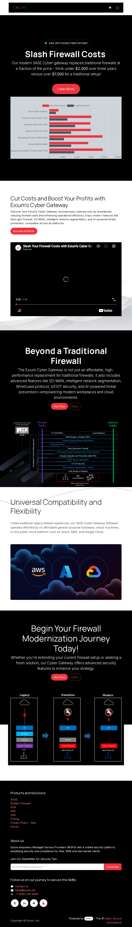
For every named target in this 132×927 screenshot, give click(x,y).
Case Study (66, 89)
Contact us (21, 886)
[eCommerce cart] (110, 7)
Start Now (59, 406)
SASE (14, 799)
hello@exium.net (25, 890)
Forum (14, 826)
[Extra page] (34, 903)
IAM (13, 815)
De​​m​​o (75, 406)
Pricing (14, 818)
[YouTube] (43, 903)
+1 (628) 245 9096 (26, 894)
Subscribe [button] (113, 867)
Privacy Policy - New (23, 822)
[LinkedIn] (24, 903)
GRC (13, 811)
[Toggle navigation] (117, 7)
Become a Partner (24, 231)
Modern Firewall (20, 803)
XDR (13, 807)
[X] (15, 903)
